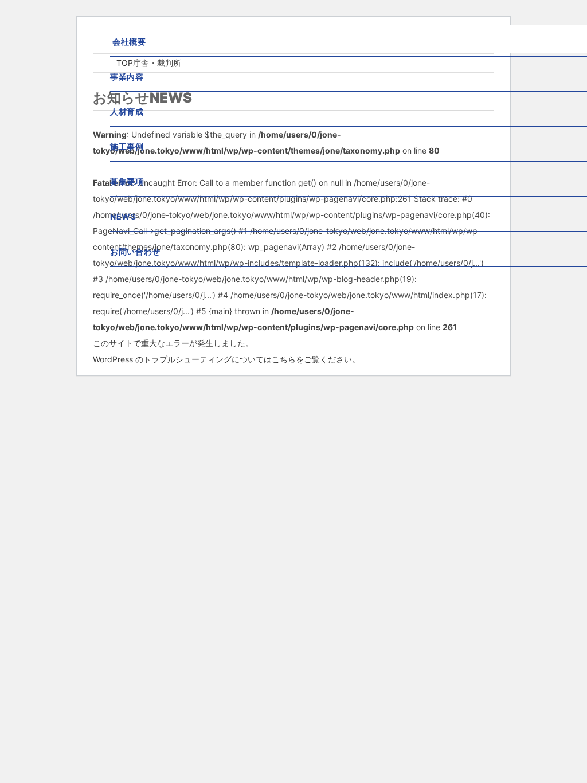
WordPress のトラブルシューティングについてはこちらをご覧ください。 (226, 359)
